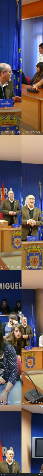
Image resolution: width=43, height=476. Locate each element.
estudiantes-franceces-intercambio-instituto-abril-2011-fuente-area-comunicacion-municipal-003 (11, 267)
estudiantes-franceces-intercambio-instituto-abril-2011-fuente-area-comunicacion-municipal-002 (33, 132)
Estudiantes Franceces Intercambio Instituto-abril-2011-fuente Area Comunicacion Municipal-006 (32, 402)
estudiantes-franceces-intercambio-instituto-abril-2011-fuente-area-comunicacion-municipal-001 (11, 132)
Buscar (39, 474)
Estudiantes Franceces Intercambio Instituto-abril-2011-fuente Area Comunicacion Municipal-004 (32, 267)
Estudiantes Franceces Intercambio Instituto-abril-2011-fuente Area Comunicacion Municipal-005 (11, 402)
